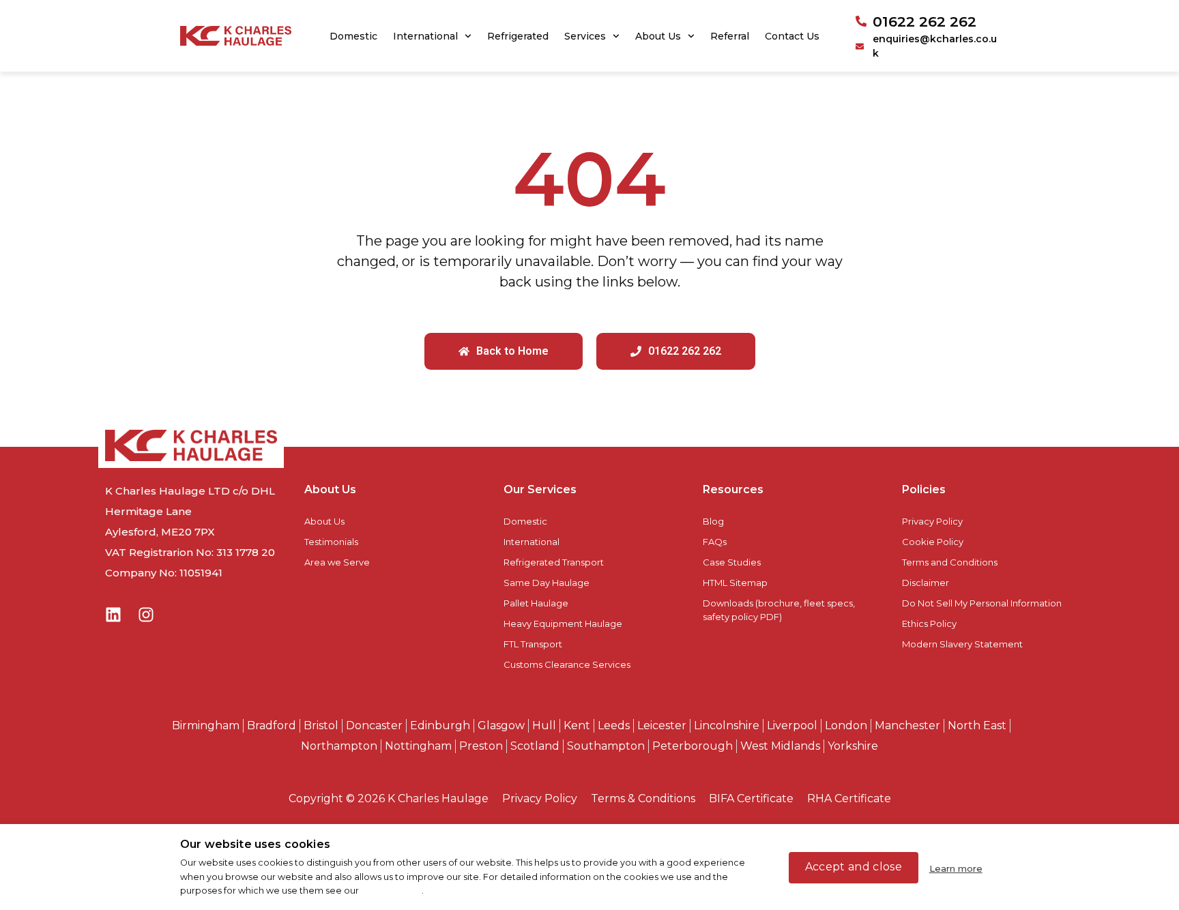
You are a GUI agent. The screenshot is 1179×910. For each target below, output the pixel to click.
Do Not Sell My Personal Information (982, 603)
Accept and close (853, 866)
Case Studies (732, 562)
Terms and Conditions (950, 562)
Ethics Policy (929, 623)
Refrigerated (518, 36)
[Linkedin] (113, 614)
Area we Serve (337, 562)
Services (585, 36)
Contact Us (792, 36)
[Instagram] (146, 614)
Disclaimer (925, 582)
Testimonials (331, 541)
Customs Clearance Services (567, 664)
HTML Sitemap (735, 582)
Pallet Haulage (536, 603)
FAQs (715, 541)
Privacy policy (391, 890)
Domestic (353, 36)
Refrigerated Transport (554, 562)
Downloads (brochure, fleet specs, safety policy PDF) (779, 610)
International (425, 36)
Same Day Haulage (547, 582)
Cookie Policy (932, 541)
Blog (713, 521)
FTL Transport (533, 644)
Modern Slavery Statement (962, 644)
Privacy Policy (932, 521)
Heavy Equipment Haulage (563, 623)
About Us (658, 36)
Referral (729, 36)
